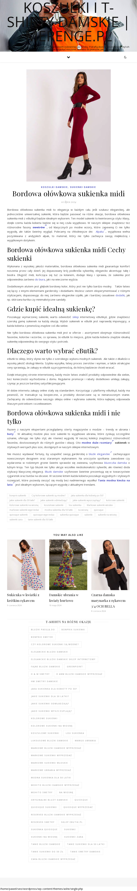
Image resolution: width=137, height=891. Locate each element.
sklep (75, 317)
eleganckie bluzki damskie (49, 651)
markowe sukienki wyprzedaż (24, 509)
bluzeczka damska (115, 462)
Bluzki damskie (54, 471)
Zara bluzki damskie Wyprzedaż (53, 859)
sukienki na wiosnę (107, 514)
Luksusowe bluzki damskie (49, 740)
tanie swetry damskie (85, 851)
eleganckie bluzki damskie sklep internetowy (63, 659)
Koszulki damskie (54, 187)
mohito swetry (42, 792)
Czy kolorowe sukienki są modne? (48, 495)
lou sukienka (75, 505)
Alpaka (100, 231)
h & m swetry (40, 674)
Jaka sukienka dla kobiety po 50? (87, 495)
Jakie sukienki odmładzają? (53, 500)
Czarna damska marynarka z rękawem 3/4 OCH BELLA (108, 600)
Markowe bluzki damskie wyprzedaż (56, 748)
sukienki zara (15, 519)
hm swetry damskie (44, 681)
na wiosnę (83, 509)
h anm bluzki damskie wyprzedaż (79, 674)
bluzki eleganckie (99, 454)
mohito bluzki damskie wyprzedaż (55, 785)
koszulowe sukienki (53, 505)
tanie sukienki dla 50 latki (40, 519)
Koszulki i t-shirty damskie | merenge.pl (68, 21)
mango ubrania (85, 740)
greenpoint (75, 666)
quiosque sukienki (18, 514)
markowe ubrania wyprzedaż (51, 770)
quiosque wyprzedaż (43, 514)
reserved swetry (43, 822)
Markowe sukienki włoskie (100, 505)
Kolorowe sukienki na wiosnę (24, 505)
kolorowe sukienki (115, 500)
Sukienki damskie (83, 187)
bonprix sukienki (17, 495)
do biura (40, 279)
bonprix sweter (42, 637)
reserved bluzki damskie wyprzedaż (56, 814)
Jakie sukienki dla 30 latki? (22, 500)
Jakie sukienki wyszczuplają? (87, 500)
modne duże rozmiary (97, 442)
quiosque (98, 509)
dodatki (120, 295)
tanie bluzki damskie (45, 844)
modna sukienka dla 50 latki (59, 509)
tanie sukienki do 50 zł (47, 851)
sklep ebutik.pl (72, 822)
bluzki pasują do (43, 629)
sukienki (88, 514)
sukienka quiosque (69, 514)
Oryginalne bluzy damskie (49, 799)
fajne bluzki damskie (45, 666)
